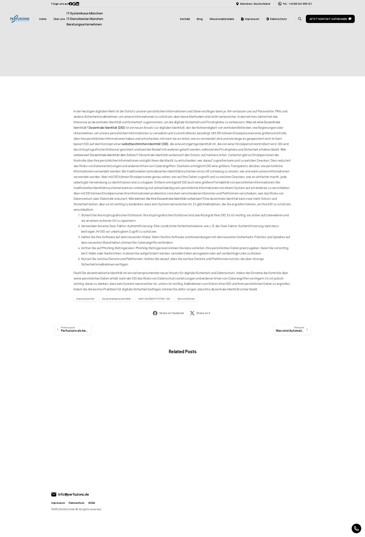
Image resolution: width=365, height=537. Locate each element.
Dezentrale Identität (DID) (107, 128)
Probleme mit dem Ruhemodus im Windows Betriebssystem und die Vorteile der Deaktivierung (215, 429)
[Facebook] (70, 4)
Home (182, 53)
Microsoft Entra (186, 298)
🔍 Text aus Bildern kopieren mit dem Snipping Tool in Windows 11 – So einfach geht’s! (148, 429)
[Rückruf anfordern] (356, 528)
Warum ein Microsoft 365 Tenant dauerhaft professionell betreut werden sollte (81, 429)
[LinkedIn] (77, 4)
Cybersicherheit (85, 298)
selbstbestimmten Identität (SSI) (144, 144)
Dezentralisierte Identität (116, 298)
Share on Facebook (171, 313)
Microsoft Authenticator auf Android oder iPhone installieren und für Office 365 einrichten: (281, 429)
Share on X (203, 313)
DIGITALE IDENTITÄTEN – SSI (154, 298)
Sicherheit (184, 58)
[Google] (74, 4)
